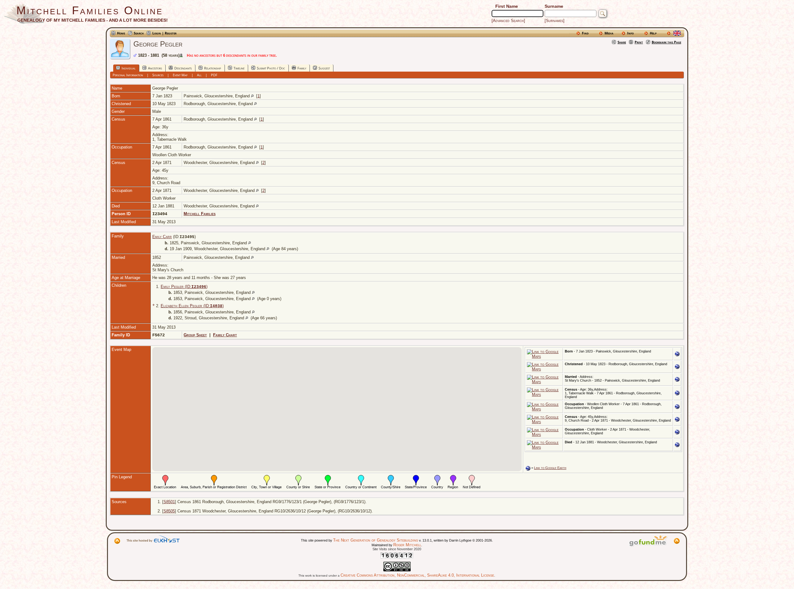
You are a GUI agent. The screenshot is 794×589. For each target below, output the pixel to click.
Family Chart (225, 335)
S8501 (169, 501)
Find (585, 33)
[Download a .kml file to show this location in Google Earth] (677, 354)
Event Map (180, 75)
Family (301, 68)
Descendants (183, 68)
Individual (129, 68)
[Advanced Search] (508, 20)
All (199, 75)
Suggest (324, 68)
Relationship (212, 68)
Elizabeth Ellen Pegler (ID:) (192, 305)
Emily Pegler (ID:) (184, 286)
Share (622, 42)
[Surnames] (554, 20)
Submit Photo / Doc (271, 68)
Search (139, 33)
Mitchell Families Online (89, 10)
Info (630, 33)
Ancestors (155, 68)
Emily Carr (162, 236)
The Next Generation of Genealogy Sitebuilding (375, 540)
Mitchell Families (200, 213)
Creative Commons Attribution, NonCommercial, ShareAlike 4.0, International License (417, 575)
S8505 (169, 511)
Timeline (239, 68)
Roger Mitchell (407, 544)
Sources (157, 75)
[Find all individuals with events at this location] (252, 96)
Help (653, 33)
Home (121, 33)
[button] (354, 359)
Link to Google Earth (550, 468)
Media (608, 33)
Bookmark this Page (666, 42)
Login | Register (164, 33)
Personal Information (128, 75)
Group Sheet (195, 335)
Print (639, 42)
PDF (214, 75)
